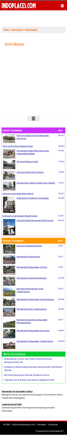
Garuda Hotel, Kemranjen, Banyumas (35, 220)
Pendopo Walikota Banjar (29, 245)
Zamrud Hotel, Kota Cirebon (30, 172)
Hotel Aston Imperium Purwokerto (33, 198)
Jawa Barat (17, 29)
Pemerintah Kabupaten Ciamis (32, 267)
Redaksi (42, 424)
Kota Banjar (31, 29)
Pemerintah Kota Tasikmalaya (32, 309)
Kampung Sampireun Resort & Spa (20, 216)
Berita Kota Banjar (14, 354)
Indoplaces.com (26, 424)
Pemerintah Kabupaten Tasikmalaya (35, 341)
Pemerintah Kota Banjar (28, 256)
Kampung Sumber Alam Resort (18, 193)
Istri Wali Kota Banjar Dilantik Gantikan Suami (26, 375)
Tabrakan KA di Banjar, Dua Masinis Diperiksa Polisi (29, 380)
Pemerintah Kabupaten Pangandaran (35, 299)
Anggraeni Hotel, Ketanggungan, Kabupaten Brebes (33, 152)
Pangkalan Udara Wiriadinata (32, 278)
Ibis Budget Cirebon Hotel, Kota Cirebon (36, 183)
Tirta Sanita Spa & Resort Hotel (18, 146)
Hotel (6, 29)
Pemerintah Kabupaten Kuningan (33, 330)
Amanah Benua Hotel (27, 161)
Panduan (53, 424)
